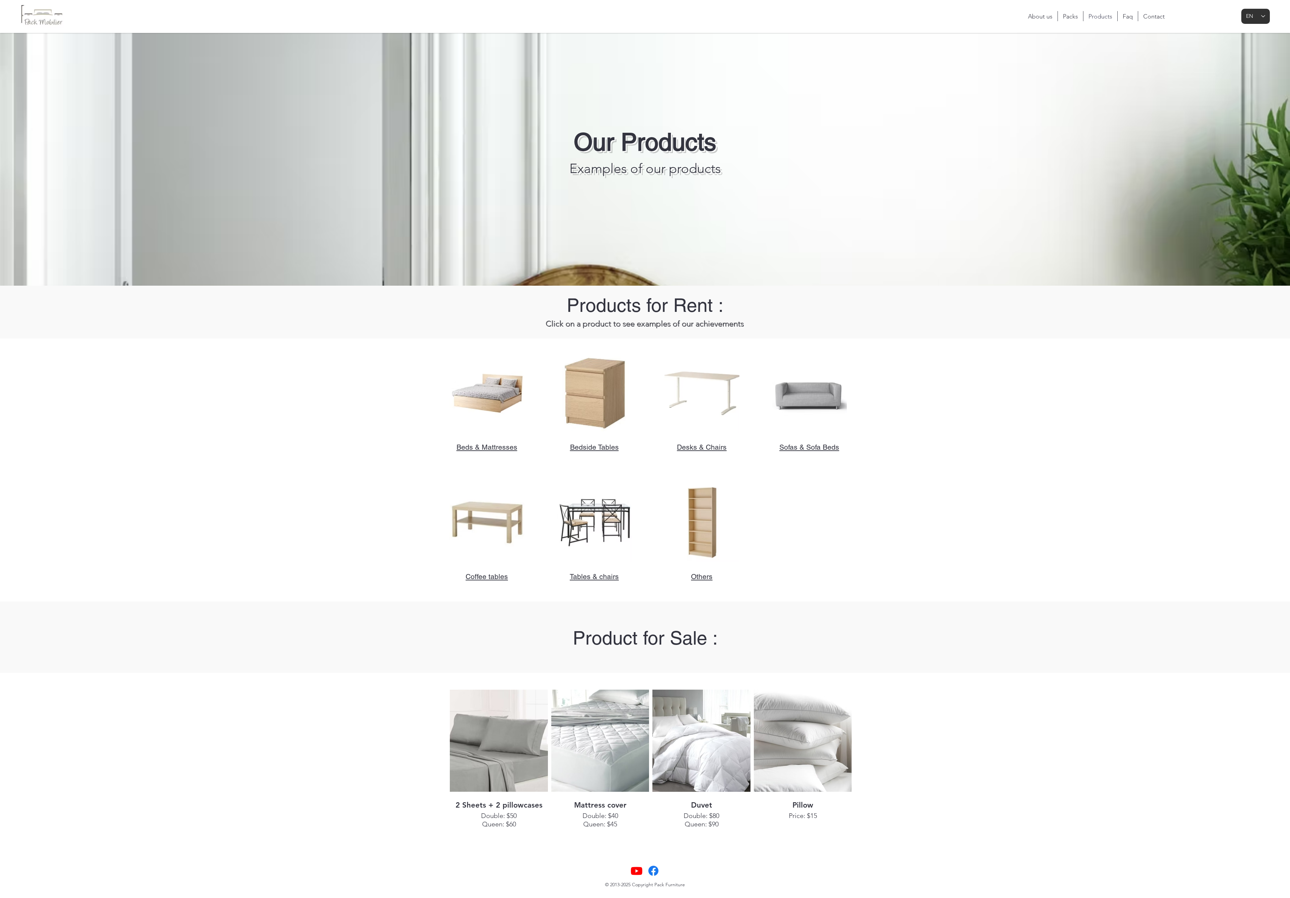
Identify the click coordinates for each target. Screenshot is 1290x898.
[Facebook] (653, 870)
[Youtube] (636, 870)
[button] (486, 393)
